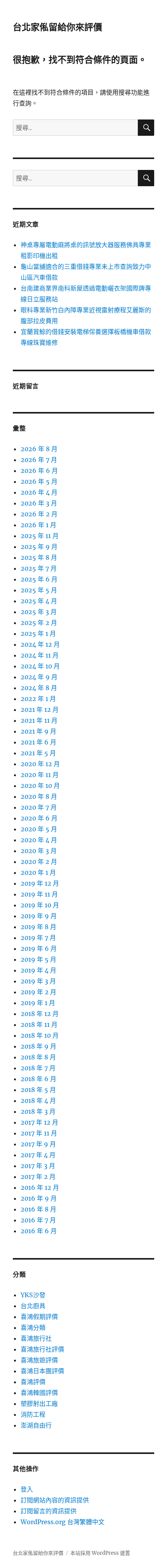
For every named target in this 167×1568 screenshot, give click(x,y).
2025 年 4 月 (39, 601)
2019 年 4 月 (38, 970)
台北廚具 (33, 1306)
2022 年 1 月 (38, 699)
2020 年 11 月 (40, 775)
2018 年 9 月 (38, 1046)
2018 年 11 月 (39, 1024)
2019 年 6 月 (39, 948)
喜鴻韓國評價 (39, 1393)
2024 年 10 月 (40, 666)
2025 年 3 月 (39, 612)
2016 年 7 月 (38, 1220)
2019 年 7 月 (38, 937)
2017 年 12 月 (39, 1122)
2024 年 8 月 (39, 688)
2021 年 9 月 (38, 731)
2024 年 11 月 (40, 655)
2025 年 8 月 (39, 557)
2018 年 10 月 (40, 1035)
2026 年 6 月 (39, 470)
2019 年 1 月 (38, 1003)
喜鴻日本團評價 (42, 1371)
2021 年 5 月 (38, 753)
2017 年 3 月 (38, 1166)
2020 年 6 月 (39, 818)
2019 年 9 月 (39, 916)
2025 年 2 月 (39, 623)
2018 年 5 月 (38, 1090)
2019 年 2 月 (38, 992)
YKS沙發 (33, 1295)
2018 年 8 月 (38, 1057)
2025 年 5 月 (39, 590)
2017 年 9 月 (38, 1144)
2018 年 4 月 (38, 1100)
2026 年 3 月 (39, 503)
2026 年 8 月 (39, 449)
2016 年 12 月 (40, 1187)
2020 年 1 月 (38, 872)
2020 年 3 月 (39, 851)
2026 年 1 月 (38, 525)
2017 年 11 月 (39, 1133)
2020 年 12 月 (40, 764)
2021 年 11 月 (39, 720)
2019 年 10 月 (40, 905)
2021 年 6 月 (38, 742)
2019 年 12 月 (40, 883)
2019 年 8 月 (38, 927)
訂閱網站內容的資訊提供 (55, 1500)
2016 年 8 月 (38, 1209)
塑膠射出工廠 (39, 1403)
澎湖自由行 (36, 1425)
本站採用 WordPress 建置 (100, 1553)
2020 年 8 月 (39, 796)
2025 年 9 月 (39, 546)
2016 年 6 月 (39, 1231)
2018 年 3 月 (38, 1111)
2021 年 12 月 (40, 709)
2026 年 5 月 (39, 481)
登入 (27, 1489)
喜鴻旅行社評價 (42, 1349)
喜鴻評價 (33, 1382)
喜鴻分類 (33, 1327)
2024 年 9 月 (39, 677)
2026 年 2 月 (39, 514)
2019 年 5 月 (38, 959)
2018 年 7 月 (38, 1068)
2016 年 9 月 (39, 1198)
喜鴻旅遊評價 (39, 1360)
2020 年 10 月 (40, 785)
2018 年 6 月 (38, 1079)
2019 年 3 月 (38, 981)
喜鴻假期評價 (39, 1317)
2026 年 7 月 (39, 460)
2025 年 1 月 (38, 633)
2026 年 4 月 (39, 492)
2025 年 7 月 (39, 568)
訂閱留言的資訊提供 (49, 1511)
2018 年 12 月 (40, 1014)
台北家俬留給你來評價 (57, 27)
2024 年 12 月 (40, 644)
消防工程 (33, 1414)
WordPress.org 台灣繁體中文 (62, 1522)
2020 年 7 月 (39, 807)
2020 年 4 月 (39, 840)
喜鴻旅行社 (36, 1338)
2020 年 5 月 (39, 829)
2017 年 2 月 (38, 1176)
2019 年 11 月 (39, 894)
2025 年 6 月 (39, 579)
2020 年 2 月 (39, 861)
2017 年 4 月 (38, 1155)
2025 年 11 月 (40, 536)
